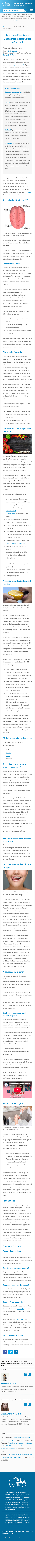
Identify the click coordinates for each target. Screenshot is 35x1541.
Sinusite (8, 753)
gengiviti (13, 543)
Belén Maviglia (13, 51)
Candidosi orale (11, 511)
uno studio (20, 1309)
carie (7, 543)
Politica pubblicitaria (9, 1533)
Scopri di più (19, 20)
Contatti (11, 1531)
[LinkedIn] (29, 1374)
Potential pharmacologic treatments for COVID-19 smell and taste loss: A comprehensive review (16, 1446)
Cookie (5, 1531)
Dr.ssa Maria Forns (9, 55)
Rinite (8, 756)
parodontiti (21, 543)
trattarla (28, 192)
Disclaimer (18, 1531)
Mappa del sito (27, 1531)
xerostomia (11, 514)
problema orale (19, 65)
